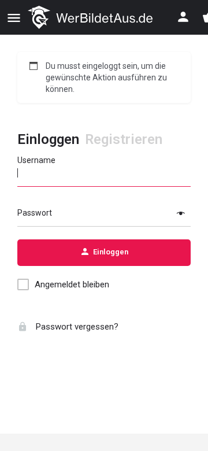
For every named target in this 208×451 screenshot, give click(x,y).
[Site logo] (91, 17)
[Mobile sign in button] (183, 16)
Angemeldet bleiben (72, 284)
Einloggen (48, 139)
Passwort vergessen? (76, 326)
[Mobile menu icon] (14, 17)
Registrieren (123, 139)
